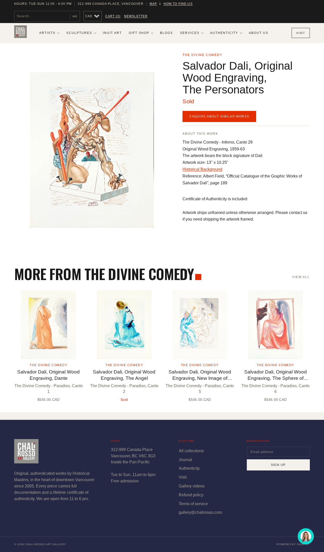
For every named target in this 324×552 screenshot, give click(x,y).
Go (75, 16)
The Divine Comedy (202, 55)
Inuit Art (112, 33)
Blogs (166, 33)
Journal (185, 460)
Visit (300, 32)
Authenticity (224, 33)
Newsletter (136, 16)
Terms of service (193, 504)
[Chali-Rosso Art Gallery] (20, 33)
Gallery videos (192, 486)
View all (301, 277)
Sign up (278, 465)
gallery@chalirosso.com (200, 512)
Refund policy (191, 495)
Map (153, 3)
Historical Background (202, 169)
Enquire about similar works (219, 116)
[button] (92, 150)
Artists (47, 33)
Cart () (112, 16)
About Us (258, 33)
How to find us (178, 3)
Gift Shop (139, 33)
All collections (191, 451)
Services (189, 33)
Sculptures (79, 33)
